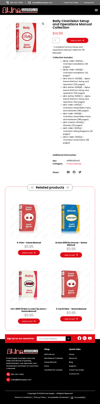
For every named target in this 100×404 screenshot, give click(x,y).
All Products (49, 354)
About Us (73, 358)
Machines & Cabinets (53, 358)
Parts (46, 366)
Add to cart (76, 40)
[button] (96, 10)
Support (72, 366)
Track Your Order (76, 370)
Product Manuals (74, 164)
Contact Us (74, 374)
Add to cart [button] (27, 253)
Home (71, 354)
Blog (71, 362)
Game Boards (50, 362)
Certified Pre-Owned (53, 370)
